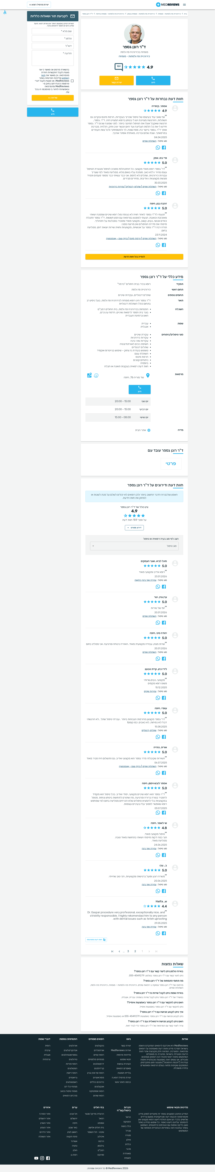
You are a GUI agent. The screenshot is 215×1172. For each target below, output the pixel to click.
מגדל (128, 1130)
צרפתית (46, 1059)
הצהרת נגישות (124, 1063)
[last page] (112, 951)
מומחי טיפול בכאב (68, 1091)
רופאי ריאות (72, 1072)
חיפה (74, 1123)
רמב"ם (101, 1150)
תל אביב (73, 1113)
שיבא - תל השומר (95, 1132)
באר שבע (73, 1127)
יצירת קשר (126, 1045)
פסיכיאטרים (98, 1077)
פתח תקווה (71, 1136)
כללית (128, 1144)
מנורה (128, 1135)
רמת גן (74, 1154)
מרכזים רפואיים (70, 1095)
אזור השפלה (44, 1136)
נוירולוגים (73, 1059)
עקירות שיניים (150, 691)
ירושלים (73, 1118)
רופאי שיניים (98, 1095)
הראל (128, 1117)
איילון (128, 1139)
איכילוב (100, 1136)
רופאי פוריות (71, 1063)
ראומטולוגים (71, 1082)
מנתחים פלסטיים (96, 1059)
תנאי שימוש (125, 1059)
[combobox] (134, 546)
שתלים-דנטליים (134, 186)
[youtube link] (36, 1158)
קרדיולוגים (99, 1068)
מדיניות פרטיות (124, 1054)
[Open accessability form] (5, 12)
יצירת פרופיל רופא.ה (121, 1077)
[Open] (93, 546)
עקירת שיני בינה (149, 848)
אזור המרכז (44, 1113)
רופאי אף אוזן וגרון (95, 1072)
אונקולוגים (99, 1086)
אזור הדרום (44, 1132)
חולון (75, 1150)
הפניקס (127, 1121)
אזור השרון (45, 1123)
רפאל (101, 1118)
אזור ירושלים (44, 1118)
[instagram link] (41, 1158)
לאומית (127, 1158)
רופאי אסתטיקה (96, 1091)
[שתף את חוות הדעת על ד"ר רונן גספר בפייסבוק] (164, 148)
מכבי (128, 1149)
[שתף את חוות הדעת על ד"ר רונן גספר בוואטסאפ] (158, 148)
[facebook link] (47, 1158)
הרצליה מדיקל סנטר (94, 1113)
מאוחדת (127, 1153)
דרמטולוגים (98, 1063)
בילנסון (101, 1145)
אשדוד (74, 1141)
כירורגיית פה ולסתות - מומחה (169, 14)
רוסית (47, 1045)
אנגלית (47, 1054)
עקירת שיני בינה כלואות (145, 580)
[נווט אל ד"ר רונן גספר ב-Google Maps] (88, 377)
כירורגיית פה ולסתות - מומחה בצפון (141, 14)
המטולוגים (72, 1068)
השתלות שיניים (149, 141)
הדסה (101, 1141)
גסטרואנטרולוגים (69, 1054)
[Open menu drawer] (184, 4)
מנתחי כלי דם (70, 1086)
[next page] (119, 951)
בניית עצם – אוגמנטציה (118, 238)
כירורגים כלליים (97, 1082)
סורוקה (100, 1154)
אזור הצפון (45, 1127)
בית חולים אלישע (96, 1127)
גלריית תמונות (124, 1072)
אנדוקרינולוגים (70, 1050)
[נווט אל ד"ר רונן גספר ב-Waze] (95, 377)
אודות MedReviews (121, 1050)
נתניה (74, 1145)
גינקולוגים (99, 1045)
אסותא (101, 1123)
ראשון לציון (72, 1132)
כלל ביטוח (126, 1126)
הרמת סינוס (136, 238)
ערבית (47, 1050)
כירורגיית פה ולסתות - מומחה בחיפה (110, 14)
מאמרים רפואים (123, 1068)
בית (185, 14)
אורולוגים (73, 1045)
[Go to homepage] (168, 5)
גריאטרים (73, 1077)
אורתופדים (99, 1050)
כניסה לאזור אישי (123, 1082)
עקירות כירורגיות (117, 186)
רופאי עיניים (98, 1054)
